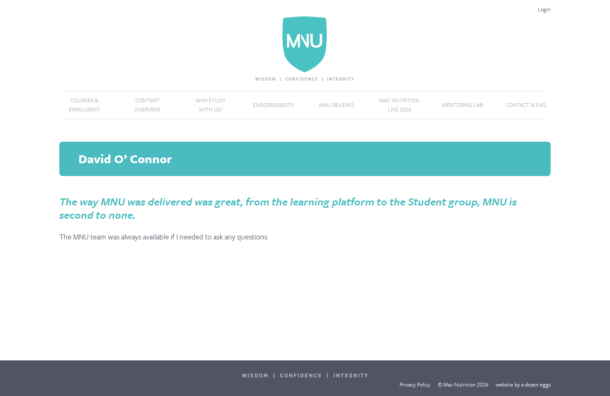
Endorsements (273, 105)
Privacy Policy (415, 384)
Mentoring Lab (462, 105)
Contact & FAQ (525, 105)
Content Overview (147, 104)
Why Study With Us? (210, 104)
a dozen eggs (536, 384)
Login (544, 9)
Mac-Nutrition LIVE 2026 (399, 104)
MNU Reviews (336, 105)
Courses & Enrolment (84, 104)
